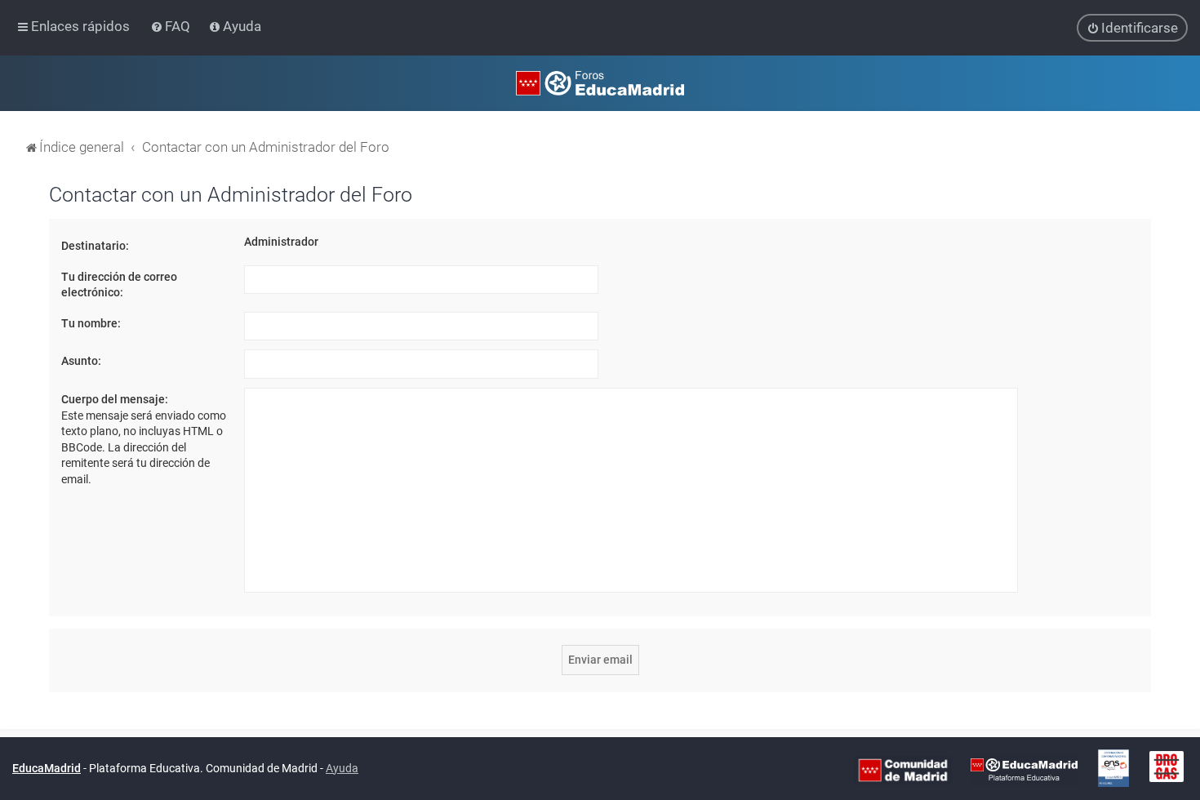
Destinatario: (95, 245)
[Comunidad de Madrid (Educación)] (903, 769)
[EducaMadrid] (1024, 769)
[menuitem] (172, 26)
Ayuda (342, 768)
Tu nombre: (91, 323)
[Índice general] (600, 83)
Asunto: (81, 360)
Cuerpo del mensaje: (114, 399)
